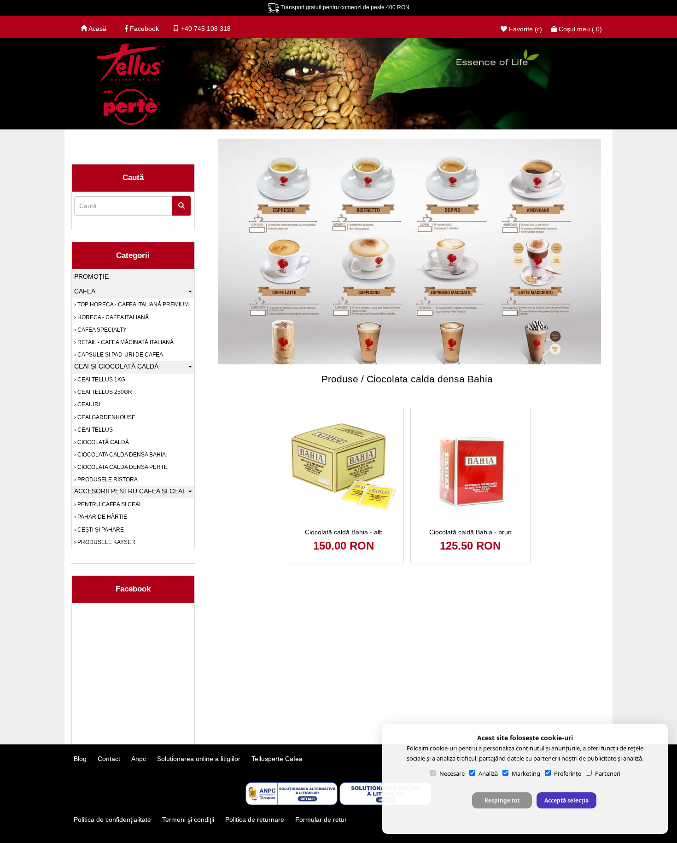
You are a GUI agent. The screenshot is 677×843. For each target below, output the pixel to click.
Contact (109, 758)
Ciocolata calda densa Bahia (121, 454)
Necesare (452, 773)
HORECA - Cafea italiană (112, 317)
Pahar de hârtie (101, 517)
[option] (407, 275)
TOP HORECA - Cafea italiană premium (132, 304)
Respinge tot (501, 800)
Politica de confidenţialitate (112, 819)
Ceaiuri (88, 404)
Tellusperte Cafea (277, 758)
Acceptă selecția (566, 800)
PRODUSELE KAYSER (105, 542)
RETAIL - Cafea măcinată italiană (125, 342)
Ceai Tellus (94, 430)
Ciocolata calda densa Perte (122, 467)
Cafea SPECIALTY (101, 330)
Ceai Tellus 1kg (100, 379)
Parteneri (607, 773)
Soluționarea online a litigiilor (198, 758)
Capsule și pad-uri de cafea (119, 354)
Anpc (138, 758)
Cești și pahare (100, 530)
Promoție (91, 276)
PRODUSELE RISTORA (107, 479)
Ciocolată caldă (102, 442)
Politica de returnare (254, 819)
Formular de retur (321, 819)
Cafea (84, 291)
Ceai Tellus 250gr (104, 392)
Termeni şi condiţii (188, 819)
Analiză (488, 773)
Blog (80, 758)
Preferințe (567, 773)
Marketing (526, 773)
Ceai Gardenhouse (105, 417)
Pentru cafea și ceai (108, 504)
